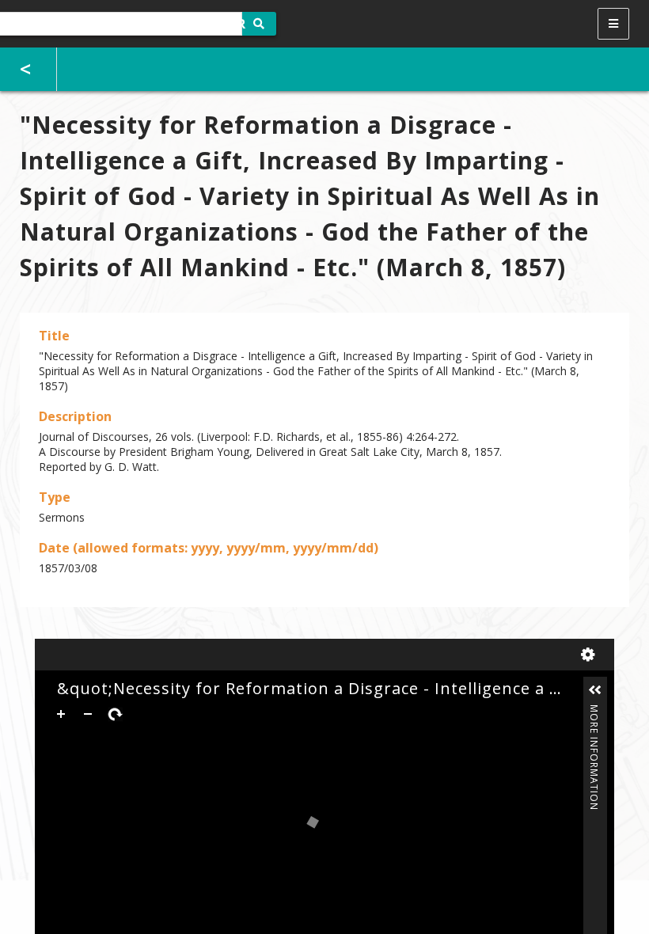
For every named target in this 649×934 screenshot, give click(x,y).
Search (259, 24)
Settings (591, 654)
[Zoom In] (61, 714)
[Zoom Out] (88, 714)
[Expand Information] (595, 690)
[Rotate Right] (115, 714)
